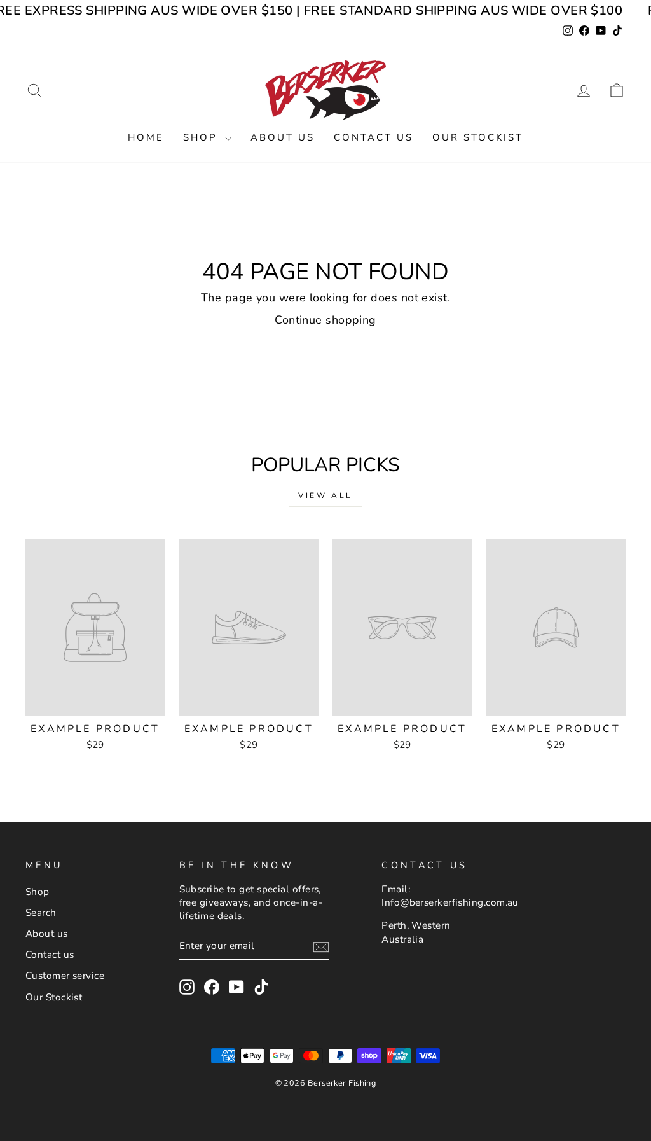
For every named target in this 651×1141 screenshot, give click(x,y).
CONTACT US (373, 137)
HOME (146, 137)
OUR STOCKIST (477, 137)
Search (41, 912)
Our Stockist (53, 997)
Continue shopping (325, 320)
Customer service (64, 975)
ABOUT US (282, 137)
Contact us (49, 954)
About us (46, 933)
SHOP (202, 137)
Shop (37, 891)
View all (325, 495)
